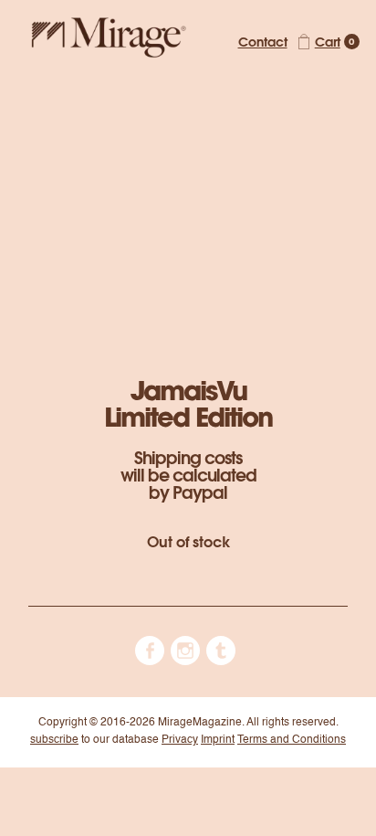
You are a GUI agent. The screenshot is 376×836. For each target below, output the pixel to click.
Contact (262, 41)
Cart (327, 41)
